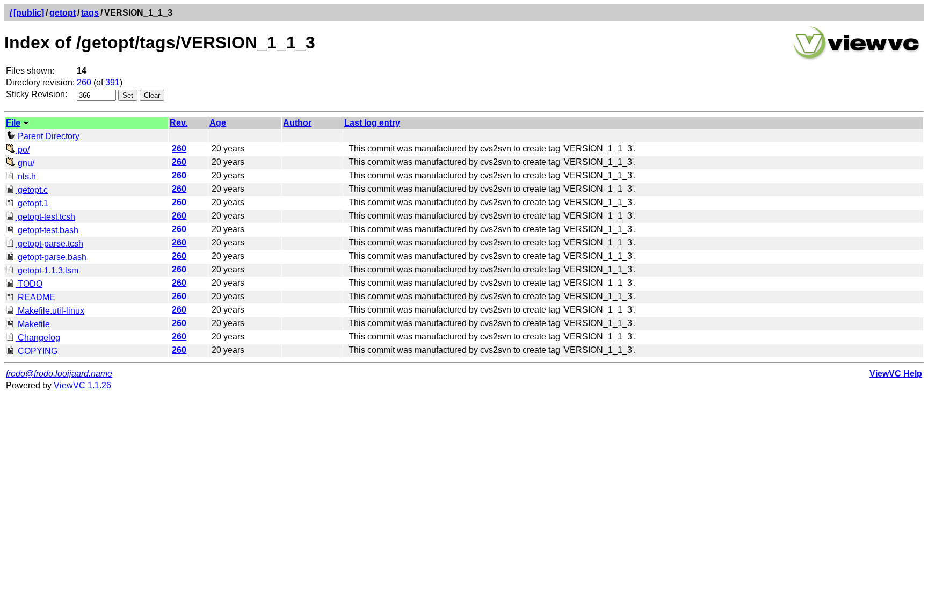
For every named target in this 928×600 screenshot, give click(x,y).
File (13, 122)
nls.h (26, 176)
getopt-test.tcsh (45, 216)
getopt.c (32, 189)
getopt (62, 12)
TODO (29, 283)
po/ (23, 149)
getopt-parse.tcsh (49, 243)
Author (297, 122)
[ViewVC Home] (856, 58)
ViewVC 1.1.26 (82, 385)
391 (112, 82)
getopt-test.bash (47, 230)
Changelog (38, 337)
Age (217, 122)
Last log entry (372, 122)
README (35, 297)
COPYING (36, 351)
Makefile (33, 324)
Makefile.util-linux (50, 310)
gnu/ (25, 163)
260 (84, 82)
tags (90, 12)
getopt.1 (32, 203)
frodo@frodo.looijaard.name (59, 373)
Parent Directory (47, 136)
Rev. (178, 122)
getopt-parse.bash (51, 257)
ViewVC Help (895, 373)
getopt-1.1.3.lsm (47, 270)
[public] (28, 12)
